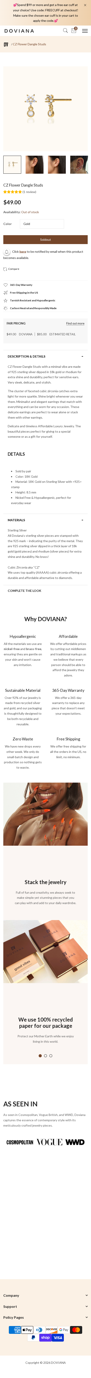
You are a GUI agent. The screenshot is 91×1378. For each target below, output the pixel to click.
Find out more (75, 323)
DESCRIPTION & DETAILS (26, 356)
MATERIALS (16, 520)
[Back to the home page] (6, 44)
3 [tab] (50, 1055)
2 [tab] (45, 1055)
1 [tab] (40, 1055)
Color (7, 224)
